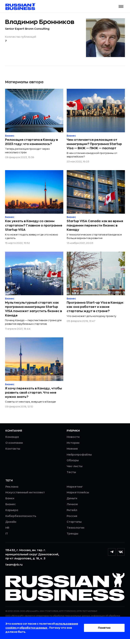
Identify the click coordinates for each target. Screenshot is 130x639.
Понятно (104, 628)
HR (7, 527)
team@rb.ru (14, 564)
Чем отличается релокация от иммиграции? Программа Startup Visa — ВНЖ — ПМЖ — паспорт (94, 144)
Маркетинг (75, 486)
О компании (14, 443)
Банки (9, 498)
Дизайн (10, 522)
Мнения (72, 448)
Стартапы (74, 522)
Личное (72, 504)
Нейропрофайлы (79, 454)
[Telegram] (111, 552)
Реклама (11, 486)
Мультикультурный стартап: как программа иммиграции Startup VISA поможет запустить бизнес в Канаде (33, 309)
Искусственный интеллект (25, 492)
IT (6, 533)
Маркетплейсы (78, 492)
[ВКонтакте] (121, 552)
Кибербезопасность (20, 516)
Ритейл (72, 510)
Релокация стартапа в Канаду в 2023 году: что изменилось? (31, 141)
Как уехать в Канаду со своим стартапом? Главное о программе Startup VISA (33, 225)
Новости (73, 437)
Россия (72, 516)
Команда (12, 437)
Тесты (71, 472)
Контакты (12, 448)
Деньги (72, 498)
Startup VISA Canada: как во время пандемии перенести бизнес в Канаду (95, 225)
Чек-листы (74, 466)
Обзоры (73, 460)
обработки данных (33, 628)
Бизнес (10, 504)
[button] (121, 6)
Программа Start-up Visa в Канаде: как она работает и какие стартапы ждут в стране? (95, 307)
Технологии (75, 527)
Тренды (72, 533)
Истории (73, 443)
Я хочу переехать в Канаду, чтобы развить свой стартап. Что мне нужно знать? (33, 392)
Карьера (11, 510)
